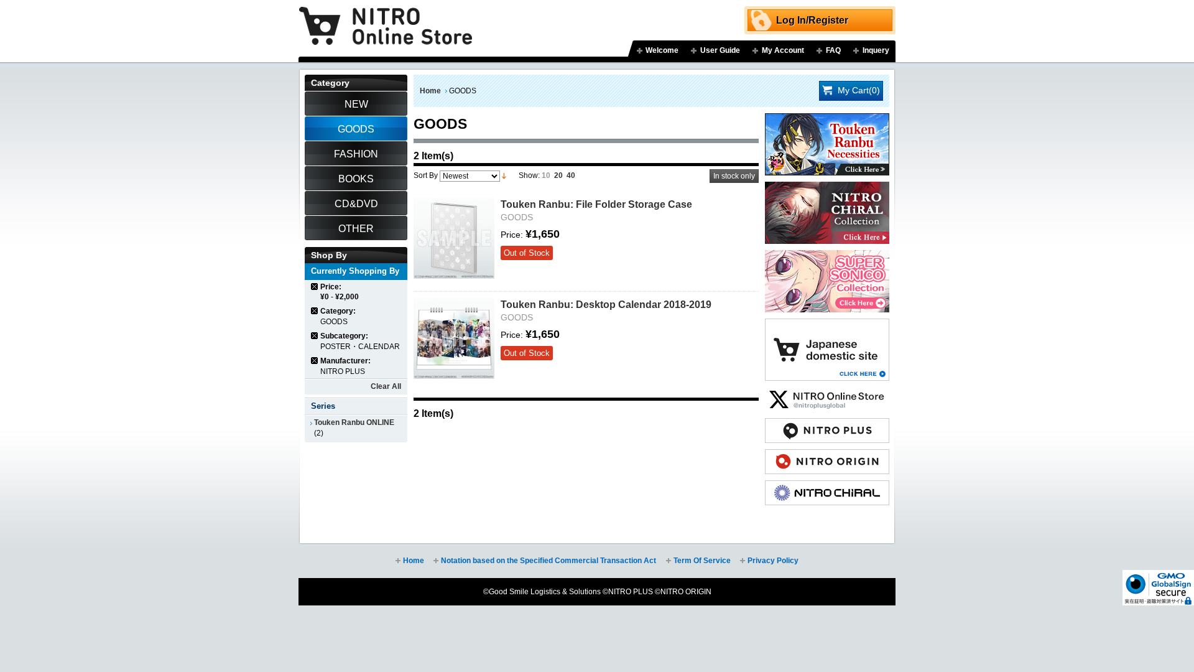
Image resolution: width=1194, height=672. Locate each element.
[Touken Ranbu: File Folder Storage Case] (454, 238)
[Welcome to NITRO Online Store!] (385, 17)
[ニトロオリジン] (827, 455)
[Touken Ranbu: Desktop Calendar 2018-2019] (454, 338)
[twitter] (827, 393)
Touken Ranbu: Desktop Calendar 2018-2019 (606, 304)
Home (430, 90)
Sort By (426, 175)
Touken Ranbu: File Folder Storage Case (596, 204)
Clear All (386, 386)
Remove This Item (315, 286)
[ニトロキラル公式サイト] (827, 487)
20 (558, 175)
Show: (529, 175)
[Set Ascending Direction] (504, 175)
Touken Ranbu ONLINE (354, 422)
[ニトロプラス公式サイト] (827, 424)
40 (571, 175)
